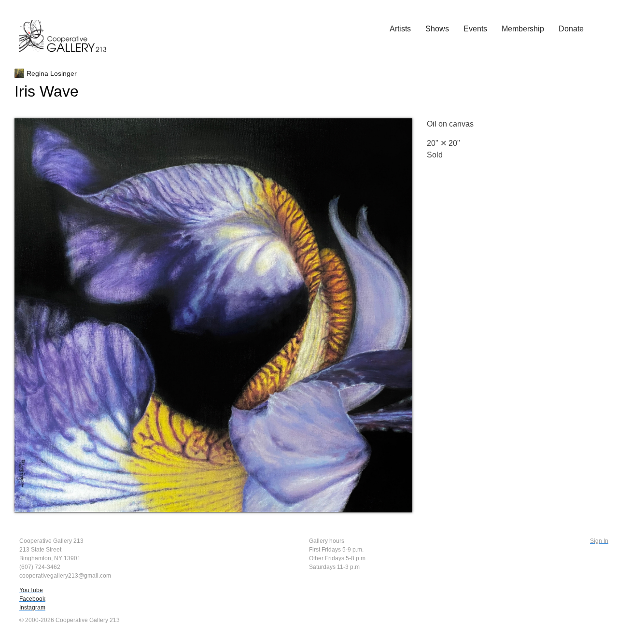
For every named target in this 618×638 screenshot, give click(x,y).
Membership (523, 29)
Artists (400, 29)
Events (475, 29)
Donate (571, 29)
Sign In (599, 541)
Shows (437, 29)
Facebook (32, 598)
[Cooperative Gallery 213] (67, 29)
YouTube (31, 590)
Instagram (32, 607)
